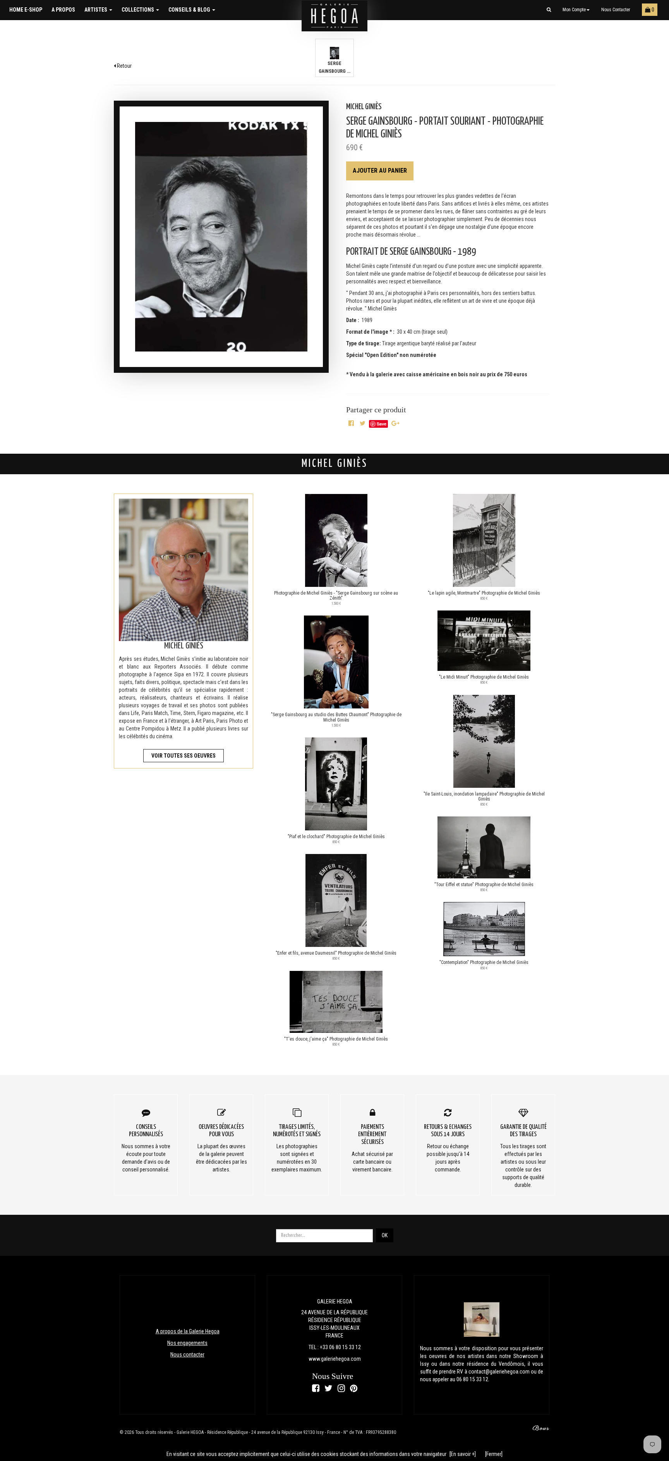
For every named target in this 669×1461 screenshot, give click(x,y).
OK (385, 1235)
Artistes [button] (96, 10)
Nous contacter (615, 9)
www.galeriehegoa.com (335, 1359)
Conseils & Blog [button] (189, 10)
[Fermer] (494, 1454)
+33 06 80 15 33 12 (340, 1347)
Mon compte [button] (574, 9)
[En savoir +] (462, 1454)
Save (381, 424)
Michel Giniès (363, 107)
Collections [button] (138, 10)
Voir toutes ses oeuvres (183, 756)
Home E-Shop (25, 10)
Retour (124, 66)
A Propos (63, 10)
